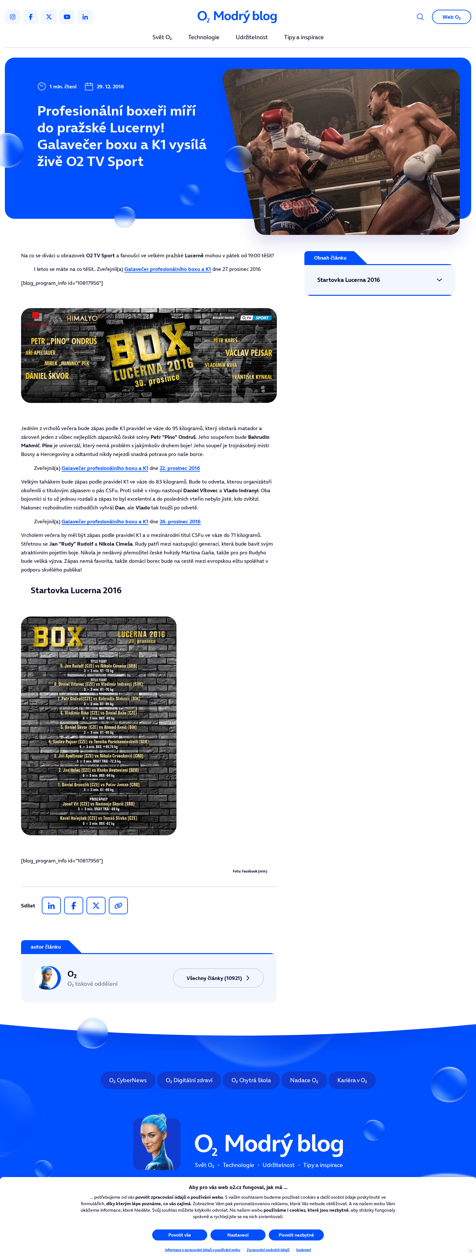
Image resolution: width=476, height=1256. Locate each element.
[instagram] (12, 17)
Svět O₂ (162, 37)
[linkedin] (85, 17)
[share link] (118, 905)
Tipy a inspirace (304, 37)
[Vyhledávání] (420, 16)
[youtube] (67, 17)
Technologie (204, 37)
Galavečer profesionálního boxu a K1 (167, 268)
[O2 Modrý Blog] (238, 17)
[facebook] (31, 17)
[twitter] (49, 17)
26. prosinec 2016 (180, 521)
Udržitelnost (252, 37)
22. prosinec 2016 (180, 468)
